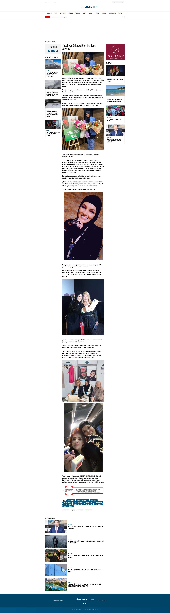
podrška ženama (78, 502)
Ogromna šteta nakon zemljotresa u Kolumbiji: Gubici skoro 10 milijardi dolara (52, 114)
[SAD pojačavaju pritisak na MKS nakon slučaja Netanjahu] (53, 124)
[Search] (123, 2)
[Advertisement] (85, 29)
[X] (54, 51)
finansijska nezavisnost (82, 500)
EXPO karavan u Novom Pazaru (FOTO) (114, 120)
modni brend (94, 500)
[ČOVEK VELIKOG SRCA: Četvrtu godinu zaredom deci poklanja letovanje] (56, 526)
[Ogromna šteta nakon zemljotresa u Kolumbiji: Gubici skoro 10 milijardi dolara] (53, 103)
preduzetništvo (67, 504)
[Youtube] (57, 51)
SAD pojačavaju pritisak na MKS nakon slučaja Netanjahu (53, 134)
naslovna (47, 41)
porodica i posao (89, 502)
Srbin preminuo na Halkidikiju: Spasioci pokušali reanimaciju (114, 100)
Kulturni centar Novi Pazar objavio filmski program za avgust (84, 571)
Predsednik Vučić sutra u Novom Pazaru (115, 80)
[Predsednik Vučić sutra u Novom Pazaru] (115, 70)
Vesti (47, 70)
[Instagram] (52, 51)
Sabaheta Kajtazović (78, 504)
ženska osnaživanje (68, 506)
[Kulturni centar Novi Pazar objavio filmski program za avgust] (56, 570)
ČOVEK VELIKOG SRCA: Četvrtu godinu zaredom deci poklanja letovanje (85, 527)
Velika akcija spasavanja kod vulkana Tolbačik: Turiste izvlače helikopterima (52, 74)
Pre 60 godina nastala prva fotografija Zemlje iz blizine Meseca (65, 17)
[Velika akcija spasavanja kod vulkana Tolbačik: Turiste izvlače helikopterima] (53, 64)
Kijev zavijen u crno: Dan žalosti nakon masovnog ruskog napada (52, 94)
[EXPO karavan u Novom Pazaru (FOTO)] (115, 110)
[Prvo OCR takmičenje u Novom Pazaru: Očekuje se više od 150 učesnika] (56, 555)
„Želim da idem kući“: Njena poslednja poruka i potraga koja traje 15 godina (86, 542)
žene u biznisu (98, 504)
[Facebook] (49, 51)
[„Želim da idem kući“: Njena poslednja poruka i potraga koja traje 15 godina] (56, 541)
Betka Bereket (71, 500)
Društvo (54, 41)
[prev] (121, 17)
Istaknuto (109, 78)
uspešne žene (89, 504)
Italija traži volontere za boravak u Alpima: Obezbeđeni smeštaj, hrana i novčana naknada (84, 585)
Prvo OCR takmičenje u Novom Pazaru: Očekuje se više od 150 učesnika (85, 556)
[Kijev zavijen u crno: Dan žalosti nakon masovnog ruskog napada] (53, 84)
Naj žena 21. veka (67, 502)
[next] (124, 17)
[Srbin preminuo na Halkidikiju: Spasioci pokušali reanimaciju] (115, 90)
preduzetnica (99, 502)
